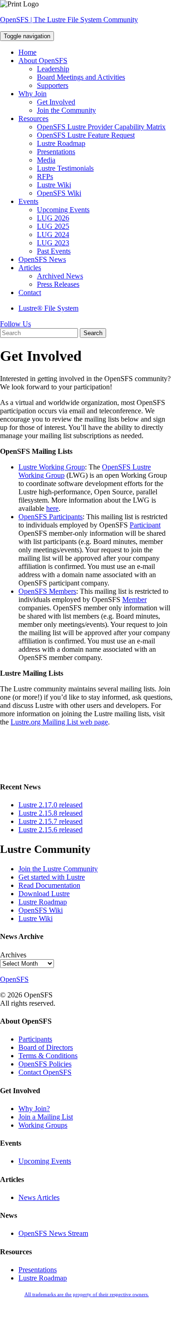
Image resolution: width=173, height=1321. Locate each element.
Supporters (52, 85)
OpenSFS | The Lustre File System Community (69, 19)
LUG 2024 (53, 234)
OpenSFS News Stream (53, 1233)
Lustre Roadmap (61, 143)
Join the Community (66, 110)
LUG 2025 (53, 226)
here (52, 508)
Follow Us (15, 324)
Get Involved (56, 102)
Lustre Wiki (54, 185)
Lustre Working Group (51, 467)
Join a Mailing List (45, 1117)
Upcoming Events (63, 210)
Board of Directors (45, 1047)
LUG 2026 (53, 218)
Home (27, 52)
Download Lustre (44, 894)
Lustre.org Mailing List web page (59, 722)
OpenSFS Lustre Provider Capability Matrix (101, 127)
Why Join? (34, 1108)
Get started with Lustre (51, 877)
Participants (35, 1039)
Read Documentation (49, 885)
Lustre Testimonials (65, 168)
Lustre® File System (48, 308)
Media (46, 160)
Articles (29, 268)
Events (28, 201)
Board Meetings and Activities (81, 77)
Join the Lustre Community (58, 869)
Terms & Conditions (48, 1056)
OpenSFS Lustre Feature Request (86, 135)
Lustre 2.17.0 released (50, 805)
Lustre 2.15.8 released (50, 813)
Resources (33, 118)
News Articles (39, 1197)
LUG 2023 (53, 243)
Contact (29, 292)
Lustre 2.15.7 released (50, 821)
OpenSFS (14, 979)
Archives (13, 955)
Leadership (53, 69)
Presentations (56, 152)
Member (134, 599)
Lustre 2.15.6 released (50, 830)
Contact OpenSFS (45, 1072)
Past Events (54, 251)
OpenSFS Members (47, 591)
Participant (145, 525)
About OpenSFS (42, 60)
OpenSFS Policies (45, 1064)
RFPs (45, 176)
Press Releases (58, 284)
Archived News (60, 276)
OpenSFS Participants (50, 517)
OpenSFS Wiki (59, 193)
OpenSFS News (42, 259)
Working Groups (42, 1125)
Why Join (32, 94)
